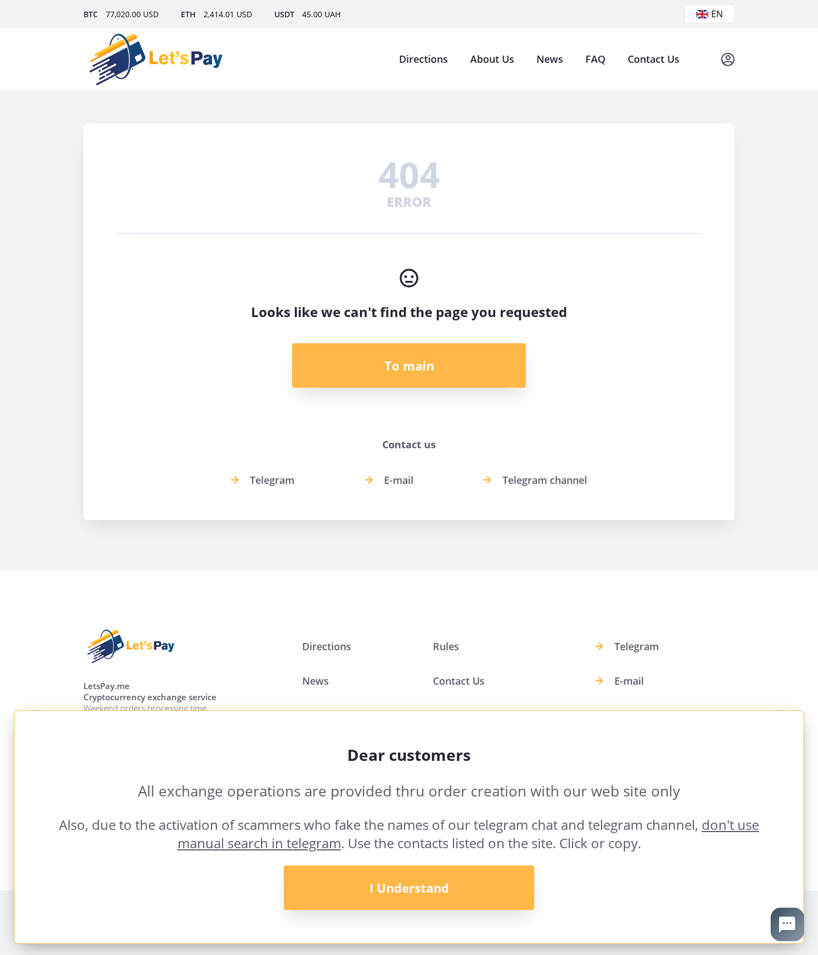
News (549, 59)
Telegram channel (544, 480)
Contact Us (653, 59)
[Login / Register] (728, 59)
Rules (446, 646)
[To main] (155, 59)
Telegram (272, 480)
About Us (492, 59)
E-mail (398, 480)
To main (409, 365)
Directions (423, 59)
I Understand (409, 887)
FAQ (595, 59)
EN (717, 14)
